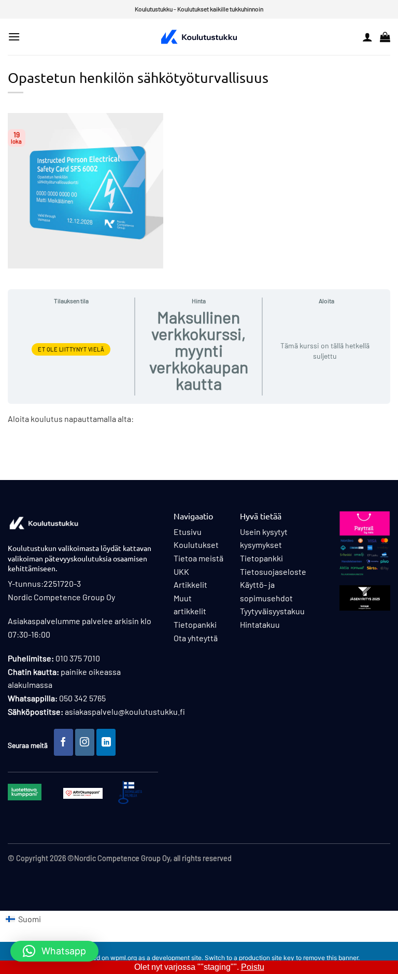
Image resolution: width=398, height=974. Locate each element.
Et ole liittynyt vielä (71, 349)
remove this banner (330, 958)
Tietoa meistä (198, 558)
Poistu (252, 967)
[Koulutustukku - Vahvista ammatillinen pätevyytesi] (199, 36)
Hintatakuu (260, 624)
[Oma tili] (367, 36)
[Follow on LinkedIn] (106, 742)
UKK (181, 571)
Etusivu (188, 532)
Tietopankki (195, 624)
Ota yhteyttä (196, 638)
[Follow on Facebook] (64, 742)
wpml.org (123, 958)
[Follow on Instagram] (85, 742)
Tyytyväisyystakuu (272, 611)
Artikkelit (190, 584)
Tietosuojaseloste (273, 571)
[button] (14, 36)
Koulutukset (196, 544)
